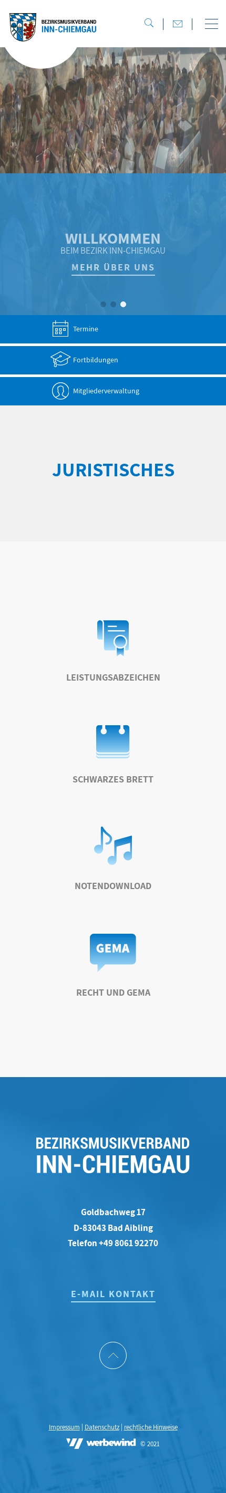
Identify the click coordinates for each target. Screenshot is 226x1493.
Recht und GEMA (113, 992)
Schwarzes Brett (113, 779)
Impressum (64, 1427)
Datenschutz (102, 1427)
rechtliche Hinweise (151, 1427)
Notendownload (113, 886)
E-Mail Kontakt (113, 1294)
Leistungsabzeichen (113, 677)
